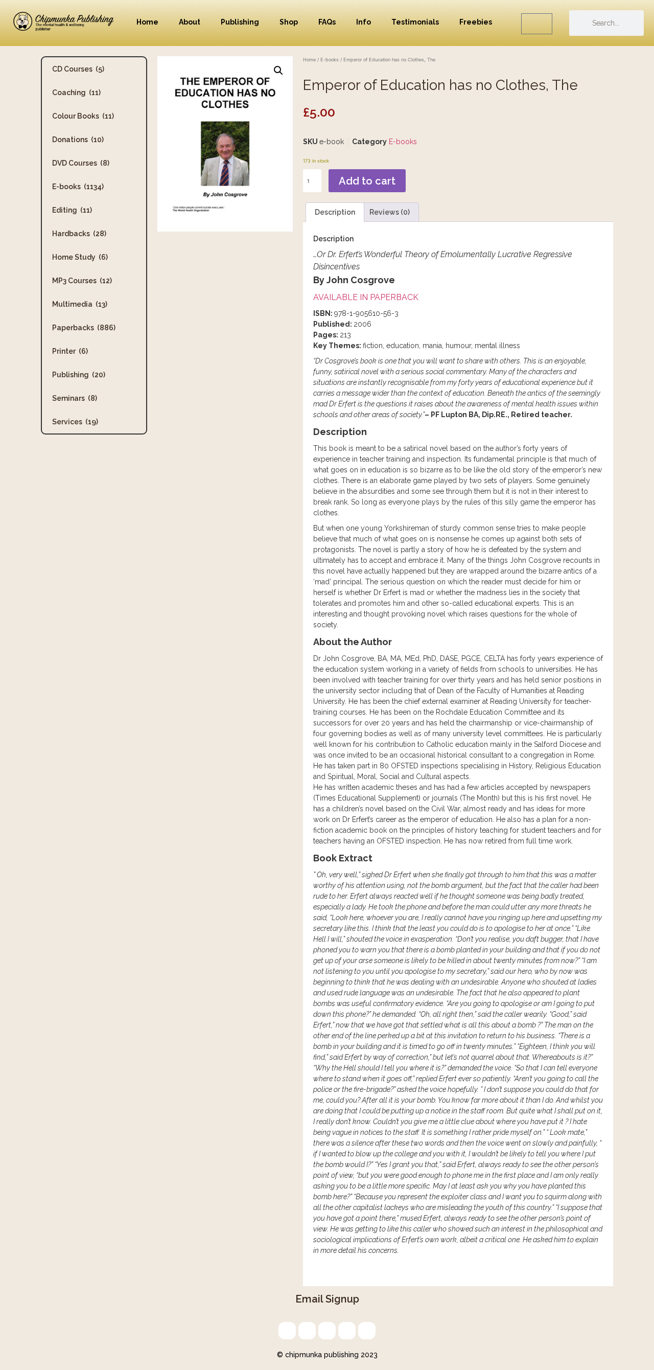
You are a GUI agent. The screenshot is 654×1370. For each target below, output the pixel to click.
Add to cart (367, 181)
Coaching (76, 92)
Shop (288, 22)
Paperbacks (83, 328)
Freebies (475, 22)
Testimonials (415, 22)
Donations (78, 139)
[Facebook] (347, 1330)
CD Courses (78, 69)
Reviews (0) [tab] (389, 212)
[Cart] (536, 23)
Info (363, 22)
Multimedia (79, 304)
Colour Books (83, 116)
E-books (78, 186)
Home (147, 22)
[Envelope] (287, 1330)
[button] (278, 70)
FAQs (327, 22)
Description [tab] (335, 212)
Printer (70, 351)
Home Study (80, 257)
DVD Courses (80, 163)
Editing (72, 210)
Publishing (240, 22)
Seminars (74, 398)
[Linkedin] (327, 1330)
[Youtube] (367, 1330)
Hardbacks (79, 234)
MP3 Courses (82, 281)
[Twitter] (307, 1330)
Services (75, 422)
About (189, 22)
